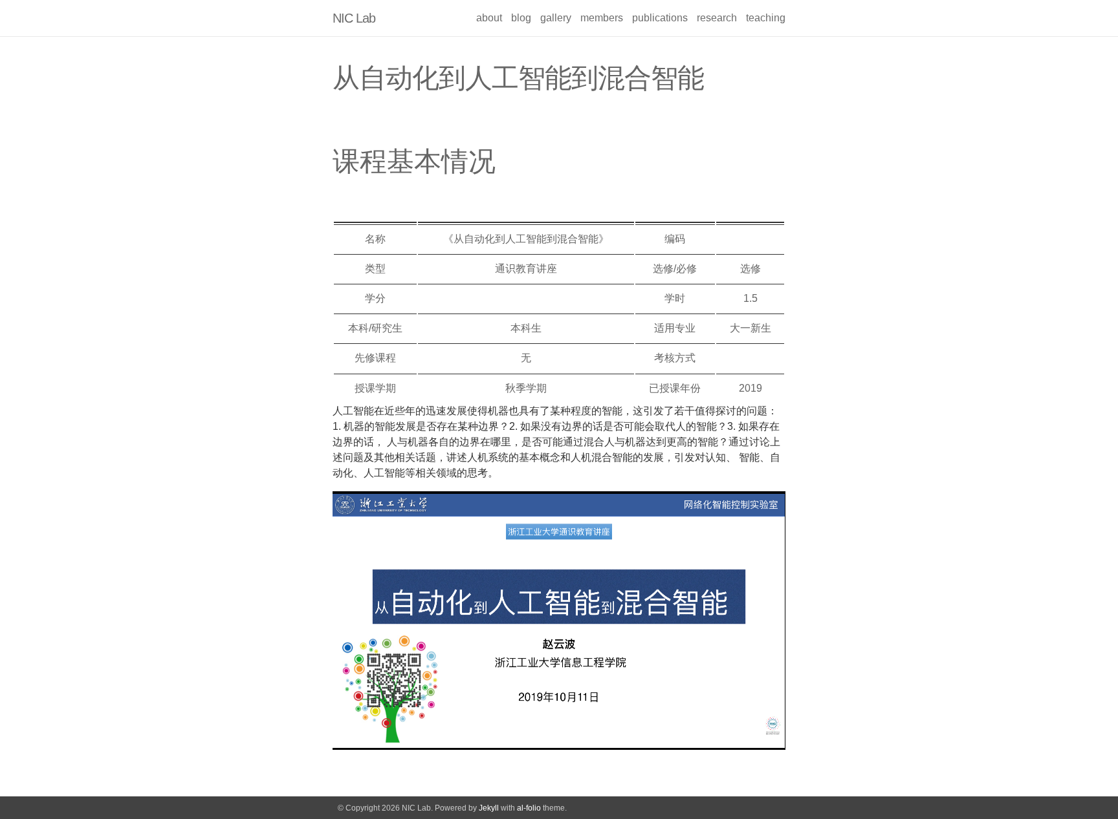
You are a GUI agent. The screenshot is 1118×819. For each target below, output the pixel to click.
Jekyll (489, 808)
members (601, 17)
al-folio (529, 808)
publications (660, 17)
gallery (555, 17)
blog (521, 17)
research (717, 17)
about (489, 17)
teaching (765, 17)
